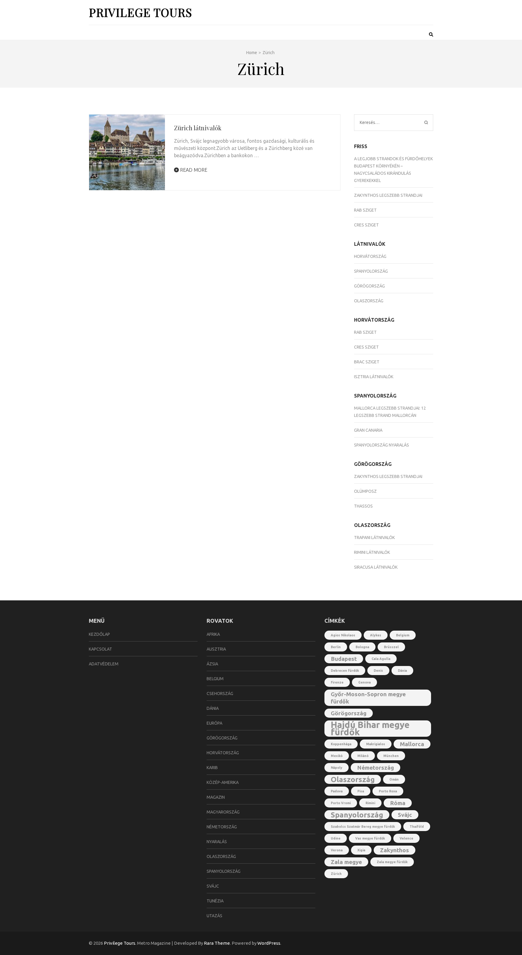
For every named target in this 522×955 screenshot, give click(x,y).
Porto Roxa (388, 791)
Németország (222, 826)
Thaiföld (417, 826)
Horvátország (370, 256)
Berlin (336, 647)
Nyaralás (217, 841)
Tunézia (215, 900)
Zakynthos (394, 850)
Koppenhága (341, 744)
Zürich (336, 873)
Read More (193, 170)
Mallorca (412, 744)
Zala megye (346, 862)
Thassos (363, 506)
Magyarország (223, 812)
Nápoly (336, 767)
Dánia (213, 708)
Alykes (375, 635)
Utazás (214, 915)
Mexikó (337, 756)
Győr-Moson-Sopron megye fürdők (368, 698)
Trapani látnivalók (374, 537)
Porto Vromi (341, 803)
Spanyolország (371, 271)
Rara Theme (217, 943)
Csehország (220, 693)
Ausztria (216, 649)
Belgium (215, 678)
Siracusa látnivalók (376, 567)
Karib (212, 767)
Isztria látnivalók (373, 376)
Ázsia (212, 663)
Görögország (369, 286)
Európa (214, 723)
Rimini (370, 803)
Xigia (361, 850)
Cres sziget (366, 225)
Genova (364, 682)
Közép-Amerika (223, 782)
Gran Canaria (368, 430)
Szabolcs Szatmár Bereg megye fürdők (363, 826)
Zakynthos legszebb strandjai (388, 195)
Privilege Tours (140, 12)
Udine (335, 838)
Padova (337, 791)
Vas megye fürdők (370, 838)
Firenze (337, 682)
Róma (397, 803)
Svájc (213, 886)
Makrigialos (375, 744)
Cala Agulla (381, 659)
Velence (406, 838)
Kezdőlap (99, 634)
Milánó (363, 756)
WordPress (268, 943)
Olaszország (368, 300)
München (391, 756)
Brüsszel (391, 647)
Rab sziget (365, 210)
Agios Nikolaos (343, 635)
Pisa (360, 791)
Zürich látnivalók (197, 128)
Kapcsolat (100, 649)
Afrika (213, 634)
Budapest (344, 658)
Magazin (216, 797)
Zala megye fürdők (392, 862)
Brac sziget (366, 361)
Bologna (362, 647)
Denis (378, 670)
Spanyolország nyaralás (381, 445)
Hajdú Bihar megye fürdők (370, 728)
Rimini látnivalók (372, 552)
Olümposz (365, 491)
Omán (394, 779)
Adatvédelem (103, 663)
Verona (337, 850)
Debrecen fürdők (345, 670)
